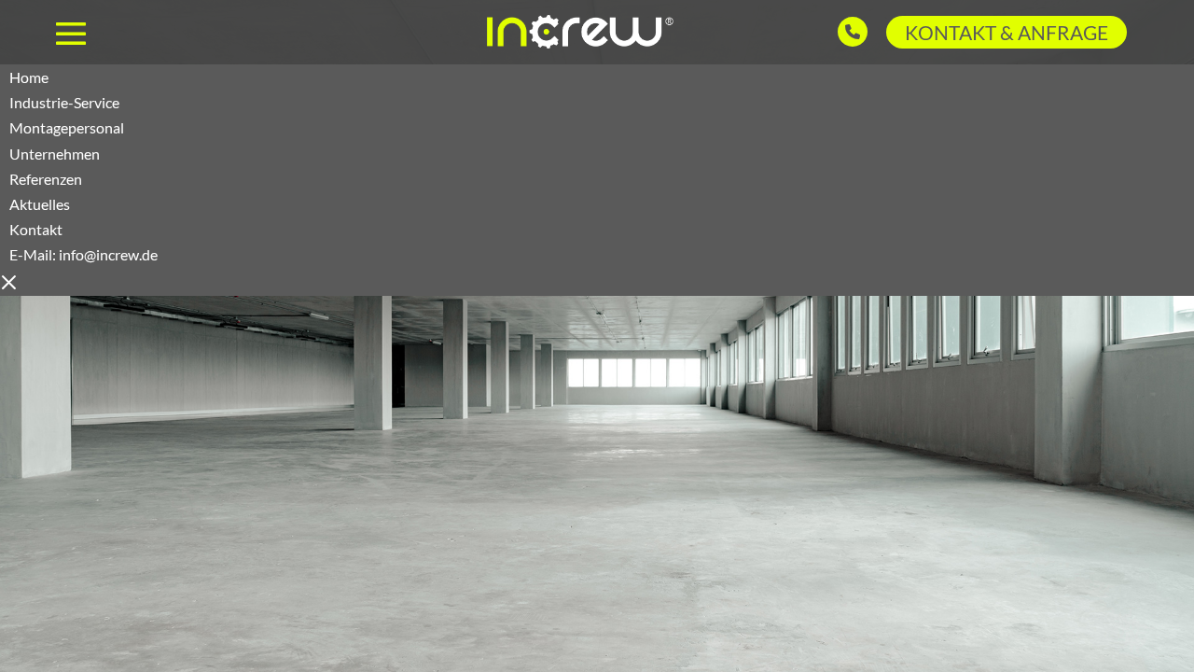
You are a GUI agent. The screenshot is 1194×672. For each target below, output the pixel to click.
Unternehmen (54, 153)
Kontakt (83, 241)
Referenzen (45, 179)
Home (29, 77)
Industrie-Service (64, 102)
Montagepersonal (66, 127)
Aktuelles (39, 204)
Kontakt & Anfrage (1006, 32)
